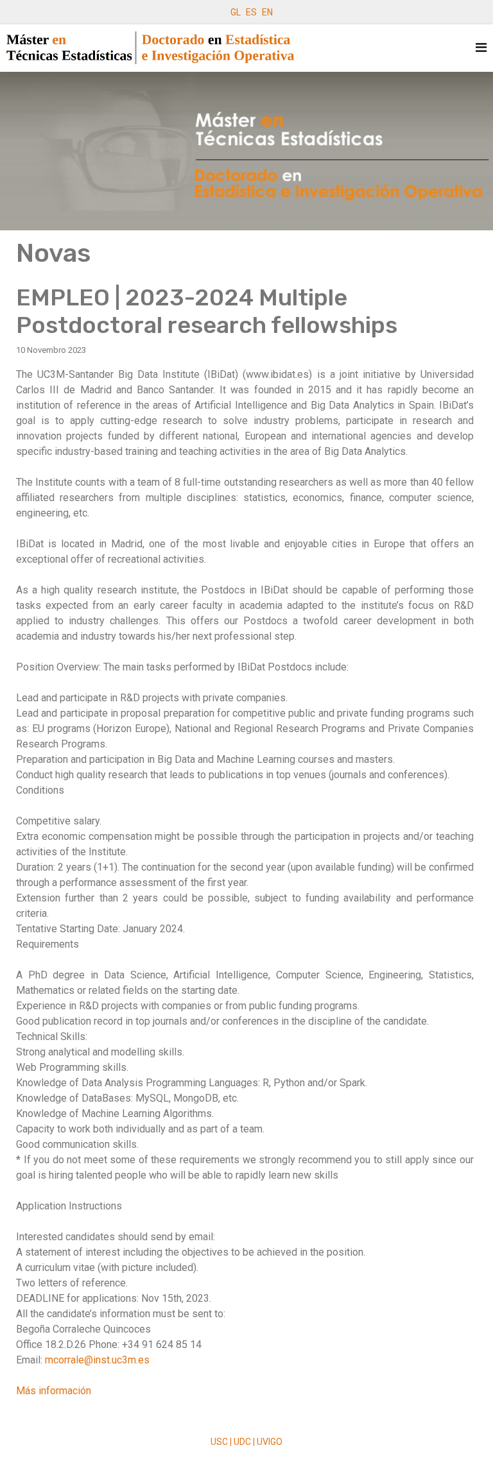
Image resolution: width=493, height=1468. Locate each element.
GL (235, 12)
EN (267, 12)
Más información (53, 1391)
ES (251, 12)
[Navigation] (481, 47)
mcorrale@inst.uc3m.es (97, 1360)
